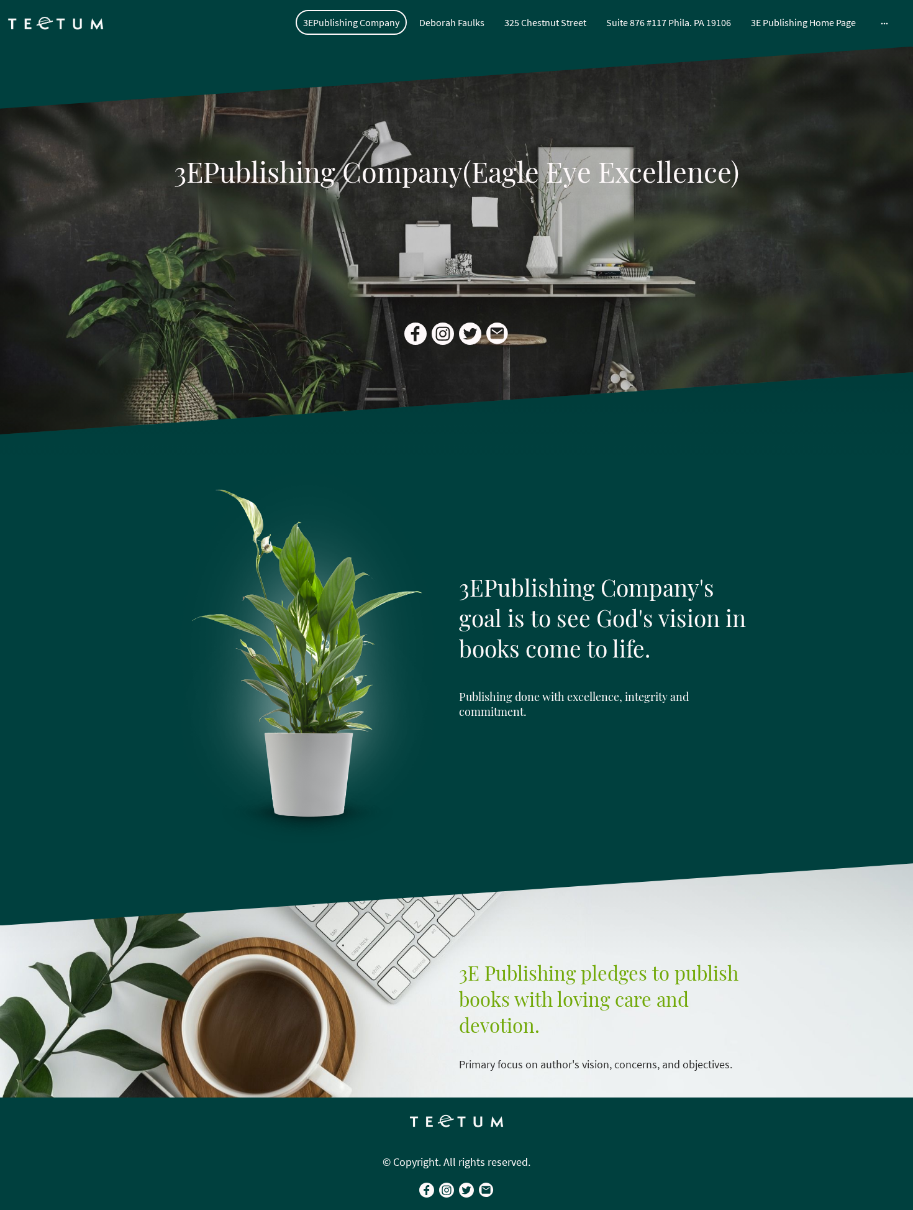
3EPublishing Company (351, 22)
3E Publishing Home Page (803, 22)
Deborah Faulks (451, 22)
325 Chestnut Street (545, 22)
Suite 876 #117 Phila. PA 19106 (668, 22)
